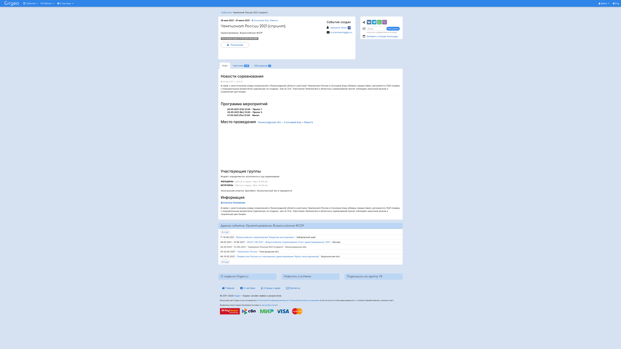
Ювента (308, 122)
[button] (604, 3)
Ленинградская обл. (270, 122)
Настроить (393, 28)
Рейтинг (48, 3)
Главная (229, 288)
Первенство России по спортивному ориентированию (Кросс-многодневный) (278, 256)
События (30, 3)
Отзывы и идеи (271, 288)
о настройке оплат (268, 305)
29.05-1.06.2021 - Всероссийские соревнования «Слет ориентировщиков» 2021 (288, 242)
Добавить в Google (382, 36)
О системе (65, 3)
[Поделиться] (369, 22)
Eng (617, 3)
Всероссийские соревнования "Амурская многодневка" (265, 237)
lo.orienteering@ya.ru (341, 32)
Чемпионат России (247, 251)
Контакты (294, 288)
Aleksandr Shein (338, 27)
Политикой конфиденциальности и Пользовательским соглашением (289, 300)
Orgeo (237, 295)
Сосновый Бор (292, 122)
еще (226, 232)
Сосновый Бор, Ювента (265, 20)
